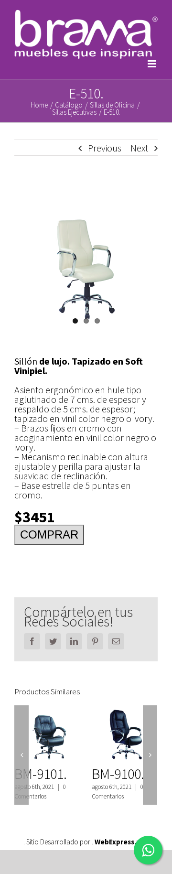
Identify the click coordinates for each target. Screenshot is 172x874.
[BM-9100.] (124, 734)
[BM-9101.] (47, 734)
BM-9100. (118, 774)
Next (139, 148)
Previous (104, 148)
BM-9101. (40, 774)
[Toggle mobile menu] (153, 64)
